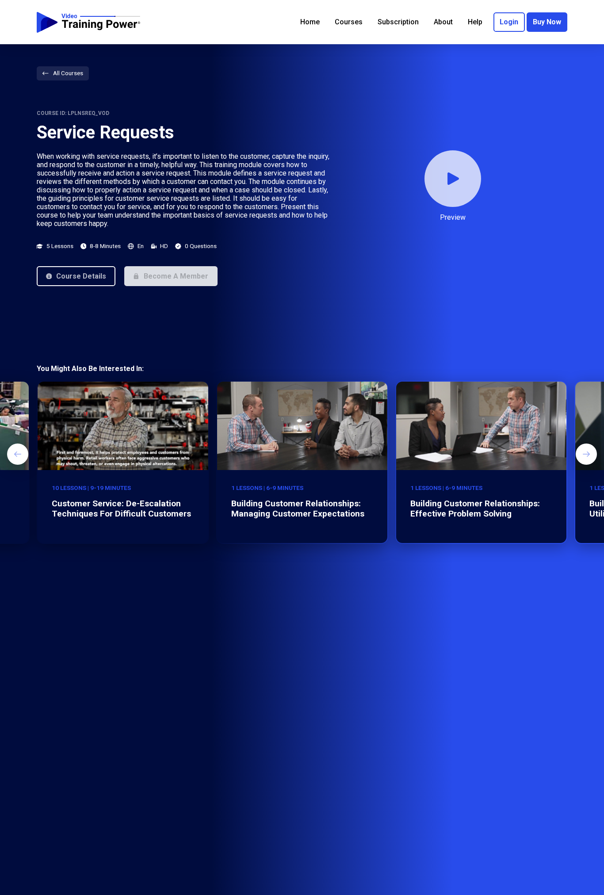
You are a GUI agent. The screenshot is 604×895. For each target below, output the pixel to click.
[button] (76, 276)
